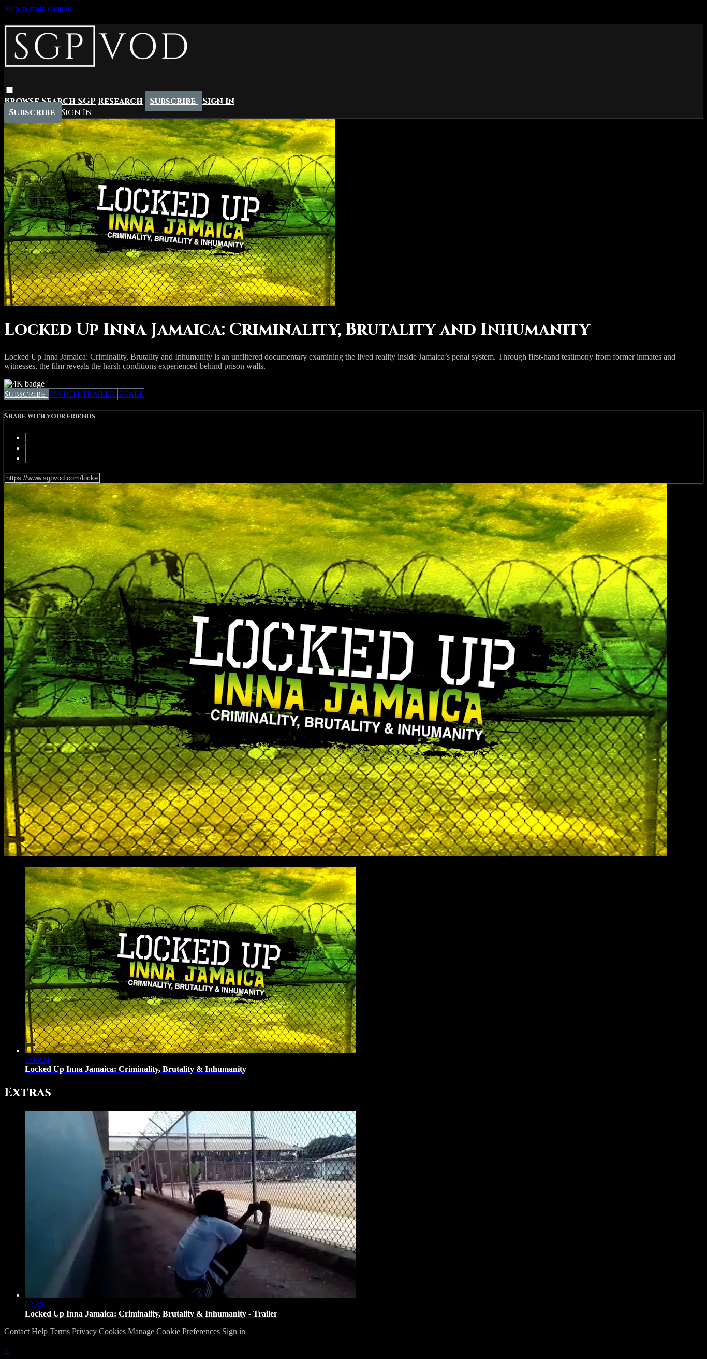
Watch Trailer (83, 394)
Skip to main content (37, 8)
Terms (61, 1331)
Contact (17, 1331)
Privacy (85, 1331)
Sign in (218, 101)
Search (59, 101)
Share (131, 394)
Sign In (77, 113)
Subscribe (26, 394)
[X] (25, 448)
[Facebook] (25, 437)
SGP (87, 101)
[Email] (25, 458)
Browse (22, 101)
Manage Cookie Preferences (175, 1331)
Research (120, 101)
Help (41, 1331)
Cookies (113, 1331)
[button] (9, 90)
